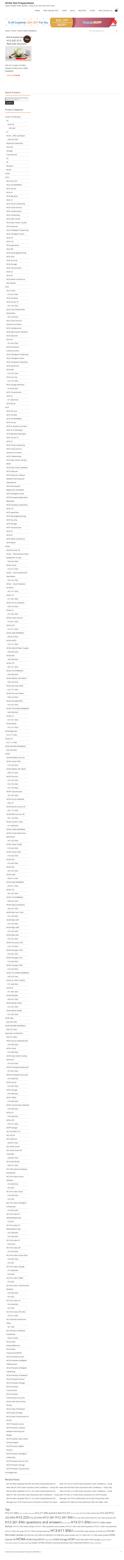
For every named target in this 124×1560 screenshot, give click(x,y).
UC (7, 158)
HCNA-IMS (10, 655)
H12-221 (66, 1512)
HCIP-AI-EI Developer (14, 430)
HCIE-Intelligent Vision (15, 358)
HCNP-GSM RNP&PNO (15, 882)
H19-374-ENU (13, 1251)
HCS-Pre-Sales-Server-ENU (17, 1255)
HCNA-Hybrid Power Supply (17, 648)
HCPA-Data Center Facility (16, 1056)
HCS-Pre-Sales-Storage (15, 1266)
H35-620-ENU (13, 652)
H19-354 (11, 1308)
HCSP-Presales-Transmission (17, 1469)
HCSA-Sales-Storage (14, 1413)
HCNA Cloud (11, 565)
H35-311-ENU (13, 773)
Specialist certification (14, 1033)
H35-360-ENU (13, 659)
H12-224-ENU (13, 916)
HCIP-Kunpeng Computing (16, 505)
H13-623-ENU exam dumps (84, 1531)
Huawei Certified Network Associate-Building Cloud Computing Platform (60, 1543)
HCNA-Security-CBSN (14, 686)
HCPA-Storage (11, 1090)
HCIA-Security (11, 260)
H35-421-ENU (13, 999)
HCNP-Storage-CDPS (14, 965)
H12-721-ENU (13, 780)
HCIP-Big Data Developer (16, 434)
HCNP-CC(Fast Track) (14, 822)
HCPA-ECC (10, 1060)
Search (9, 103)
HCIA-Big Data (12, 196)
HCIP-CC (9, 441)
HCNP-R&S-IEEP (12, 920)
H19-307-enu (29, 1535)
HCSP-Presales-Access (15, 1424)
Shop (64, 10)
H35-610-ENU (13, 697)
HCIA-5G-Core (11, 181)
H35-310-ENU (13, 682)
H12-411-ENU (13, 629)
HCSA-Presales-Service (15, 1379)
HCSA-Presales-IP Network (16, 1375)
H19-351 (11, 1221)
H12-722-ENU (13, 784)
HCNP (13, 31)
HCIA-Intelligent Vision (15, 234)
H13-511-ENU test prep (14, 1531)
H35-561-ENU (13, 901)
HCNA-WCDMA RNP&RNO (15, 746)
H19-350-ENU (13, 1236)
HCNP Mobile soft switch (16, 769)
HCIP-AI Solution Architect (16, 426)
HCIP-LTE (9, 508)
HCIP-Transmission (13, 527)
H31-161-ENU (13, 306)
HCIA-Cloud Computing (15, 204)
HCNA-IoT (9, 739)
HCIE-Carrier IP (12, 302)
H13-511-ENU (13, 569)
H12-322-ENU (13, 1014)
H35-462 (12, 128)
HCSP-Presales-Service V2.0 (17, 1461)
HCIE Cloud (10, 290)
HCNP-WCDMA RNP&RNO (15, 1026)
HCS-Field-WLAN (12, 1161)
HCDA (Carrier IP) (13, 550)
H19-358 (11, 1274)
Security (9, 147)
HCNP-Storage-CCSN (14, 950)
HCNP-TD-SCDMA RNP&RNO (17, 973)
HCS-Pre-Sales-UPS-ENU (16, 1312)
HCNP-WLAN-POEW (14, 1010)
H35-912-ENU (11, 1037)
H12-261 (49, 1517)
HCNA (7, 546)
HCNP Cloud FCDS (13, 761)
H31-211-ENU (81, 1535)
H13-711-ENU (11, 735)
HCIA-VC (9, 275)
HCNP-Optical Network (15, 905)
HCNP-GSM (10, 874)
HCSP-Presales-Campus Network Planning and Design (15, 1431)
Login (92, 10)
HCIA (7, 177)
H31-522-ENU (13, 840)
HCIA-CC (9, 200)
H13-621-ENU (13, 954)
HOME (37, 10)
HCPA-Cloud (11, 1048)
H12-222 (104, 1512)
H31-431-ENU (13, 871)
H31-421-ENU (13, 893)
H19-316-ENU (13, 1063)
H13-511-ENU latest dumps (24, 1526)
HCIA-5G (11, 124)
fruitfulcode (21, 1552)
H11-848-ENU (13, 825)
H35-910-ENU (13, 1338)
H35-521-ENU (11, 1029)
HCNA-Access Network (15, 603)
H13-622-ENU (13, 961)
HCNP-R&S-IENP (12, 927)
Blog (72, 10)
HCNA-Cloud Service (14, 618)
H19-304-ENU (13, 1116)
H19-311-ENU (13, 1124)
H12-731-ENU (13, 381)
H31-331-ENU (13, 795)
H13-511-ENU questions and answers (50, 1526)
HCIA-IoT (9, 238)
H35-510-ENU (13, 637)
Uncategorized (11, 1472)
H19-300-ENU (13, 1078)
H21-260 (11, 1327)
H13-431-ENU (13, 343)
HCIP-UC (9, 531)
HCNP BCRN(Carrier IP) (15, 757)
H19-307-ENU (13, 1086)
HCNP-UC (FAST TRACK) (15, 980)
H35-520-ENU (11, 750)
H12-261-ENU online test (84, 1518)
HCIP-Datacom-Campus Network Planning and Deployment (15, 479)
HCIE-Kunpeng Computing (16, 362)
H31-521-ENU (13, 580)
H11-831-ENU (13, 614)
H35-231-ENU (13, 908)
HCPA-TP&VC (11, 1097)
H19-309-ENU (13, 1052)
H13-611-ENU (61, 1530)
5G (7, 120)
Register (82, 10)
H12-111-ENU (11, 742)
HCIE (7, 287)
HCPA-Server (11, 1082)
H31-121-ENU (13, 810)
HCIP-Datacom (12, 471)
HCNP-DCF (10, 859)
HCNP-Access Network (15, 799)
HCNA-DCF (10, 625)
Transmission (11, 154)
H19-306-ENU (13, 1101)
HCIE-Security (11, 377)
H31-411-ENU (13, 667)
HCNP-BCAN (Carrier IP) (15, 807)
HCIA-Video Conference (15, 279)
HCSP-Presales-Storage (15, 1465)
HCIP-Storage (11, 524)
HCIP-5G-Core (11, 411)
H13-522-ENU (13, 856)
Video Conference (95, 1543)
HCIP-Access (11, 422)
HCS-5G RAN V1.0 (13, 1131)
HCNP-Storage (94, 1539)
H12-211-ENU (13, 644)
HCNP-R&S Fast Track (14, 912)
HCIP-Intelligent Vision (15, 493)
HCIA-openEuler (12, 245)
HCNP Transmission (14, 791)
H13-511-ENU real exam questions (79, 1526)
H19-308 (38, 1535)
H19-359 (11, 1199)
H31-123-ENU (13, 818)
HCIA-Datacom (12, 226)
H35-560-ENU (13, 674)
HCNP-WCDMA (12, 995)
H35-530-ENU (13, 712)
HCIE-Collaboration (14, 328)
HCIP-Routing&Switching (16, 516)
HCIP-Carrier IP (12, 437)
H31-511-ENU (13, 591)
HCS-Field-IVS (11, 1139)
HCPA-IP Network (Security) (17, 1075)
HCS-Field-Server (13, 1146)
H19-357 (11, 1263)
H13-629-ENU (13, 388)
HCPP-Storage (11, 1128)
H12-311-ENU (13, 727)
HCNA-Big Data (11, 731)
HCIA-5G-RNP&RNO (14, 185)
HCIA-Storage (11, 264)
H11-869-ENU (13, 400)
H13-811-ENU (13, 621)
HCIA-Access (11, 188)
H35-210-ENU (13, 606)
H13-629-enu (100, 1531)
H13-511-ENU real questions (105, 1526)
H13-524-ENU (13, 848)
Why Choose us (105, 10)
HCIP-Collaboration (14, 456)
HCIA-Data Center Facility (16, 222)
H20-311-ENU (13, 1165)
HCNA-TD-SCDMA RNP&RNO (17, 708)
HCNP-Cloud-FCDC (13, 852)
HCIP (7, 407)
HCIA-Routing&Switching (16, 253)
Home (7, 31)
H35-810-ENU (13, 561)
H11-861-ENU (13, 992)
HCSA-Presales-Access (15, 1357)
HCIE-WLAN (11, 403)
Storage (9, 151)
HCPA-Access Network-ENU (17, 1041)
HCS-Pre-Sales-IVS (13, 1248)
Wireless (9, 166)
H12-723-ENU (13, 788)
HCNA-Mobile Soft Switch (16, 678)
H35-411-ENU (13, 878)
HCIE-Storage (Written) (15, 385)
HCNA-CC (10, 610)
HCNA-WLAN (11, 723)
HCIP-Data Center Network (17, 467)
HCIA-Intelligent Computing (17, 230)
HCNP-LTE (10, 890)
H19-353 (11, 1188)
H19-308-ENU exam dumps (64, 1535)
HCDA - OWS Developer (15, 136)
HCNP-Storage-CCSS (14, 958)
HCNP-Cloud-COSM (14, 844)
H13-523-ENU (13, 765)
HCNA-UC (10, 716)
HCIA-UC (9, 272)
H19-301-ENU (13, 1071)
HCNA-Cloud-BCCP (35, 1539)
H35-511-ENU (13, 886)
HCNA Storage (60, 1539)
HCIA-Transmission (14, 268)
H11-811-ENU (13, 720)
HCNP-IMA (9, 1018)
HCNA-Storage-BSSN (14, 701)
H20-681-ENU (13, 1158)
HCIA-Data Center (13, 219)
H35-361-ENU (11, 1022)
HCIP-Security (11, 520)
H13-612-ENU (13, 705)
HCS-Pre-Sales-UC (13, 1300)
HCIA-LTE (10, 241)
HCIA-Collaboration (14, 211)
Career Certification (13, 117)
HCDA (7, 173)
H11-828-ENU (13, 984)
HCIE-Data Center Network (17, 332)
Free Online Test (50, 10)
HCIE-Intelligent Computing (17, 354)
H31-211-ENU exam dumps (98, 1535)
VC (7, 162)
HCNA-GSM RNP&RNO (15, 633)
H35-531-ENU (13, 976)
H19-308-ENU (13, 1094)
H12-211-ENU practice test (48, 1512)
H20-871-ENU (13, 1143)
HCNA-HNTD (11, 640)
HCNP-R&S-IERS (12, 935)
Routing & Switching (14, 143)
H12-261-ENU (13, 373)
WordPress (37, 1552)
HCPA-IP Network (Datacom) (17, 1067)
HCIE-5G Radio (12, 298)
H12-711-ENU (13, 689)
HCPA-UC (10, 1112)
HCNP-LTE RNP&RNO (14, 897)
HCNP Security (12, 776)
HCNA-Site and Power (15, 693)
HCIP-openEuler (12, 512)
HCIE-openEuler (12, 366)
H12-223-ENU (13, 924)
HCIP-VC (9, 535)
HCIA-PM (9, 249)
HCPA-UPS (10, 1120)
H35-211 (11, 803)
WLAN (8, 170)
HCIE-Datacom (12, 336)
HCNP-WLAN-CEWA (14, 1003)
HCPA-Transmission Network (17, 1105)
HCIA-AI (9, 192)
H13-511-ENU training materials (37, 1531)
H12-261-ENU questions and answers (33, 1522)
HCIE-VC (9, 396)
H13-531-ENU (13, 294)
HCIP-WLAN (11, 542)
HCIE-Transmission (13, 392)
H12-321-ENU (13, 1007)
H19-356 (11, 1282)
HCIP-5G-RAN (11, 415)
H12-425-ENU (13, 863)
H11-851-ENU (13, 599)
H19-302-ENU (13, 1109)
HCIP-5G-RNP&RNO (14, 419)
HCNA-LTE (10, 663)
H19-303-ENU (13, 1044)
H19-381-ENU (13, 1210)
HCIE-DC (9, 339)
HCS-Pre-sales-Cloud (14, 1191)
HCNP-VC (10, 988)
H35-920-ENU (13, 139)
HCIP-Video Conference (15, 539)
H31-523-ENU (13, 317)
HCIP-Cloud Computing (15, 445)
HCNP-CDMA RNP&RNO (15, 829)
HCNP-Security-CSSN (14, 942)
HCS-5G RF (10, 1135)
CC (7, 132)
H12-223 (22, 1517)
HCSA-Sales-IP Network (15, 1409)
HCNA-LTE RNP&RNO (14, 671)
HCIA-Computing (13, 215)
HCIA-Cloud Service (14, 207)
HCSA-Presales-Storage (15, 1383)
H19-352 (11, 1297)
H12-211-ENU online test (26, 1513)
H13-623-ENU (13, 969)
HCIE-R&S (10, 369)
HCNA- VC (10, 595)
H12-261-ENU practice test (105, 1518)
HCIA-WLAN (11, 283)
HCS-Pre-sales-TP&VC (14, 1278)
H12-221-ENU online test (89, 1513)
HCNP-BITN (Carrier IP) (15, 814)
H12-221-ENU (13, 939)
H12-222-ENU (13, 931)
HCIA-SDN (10, 256)
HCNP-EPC (10, 867)
